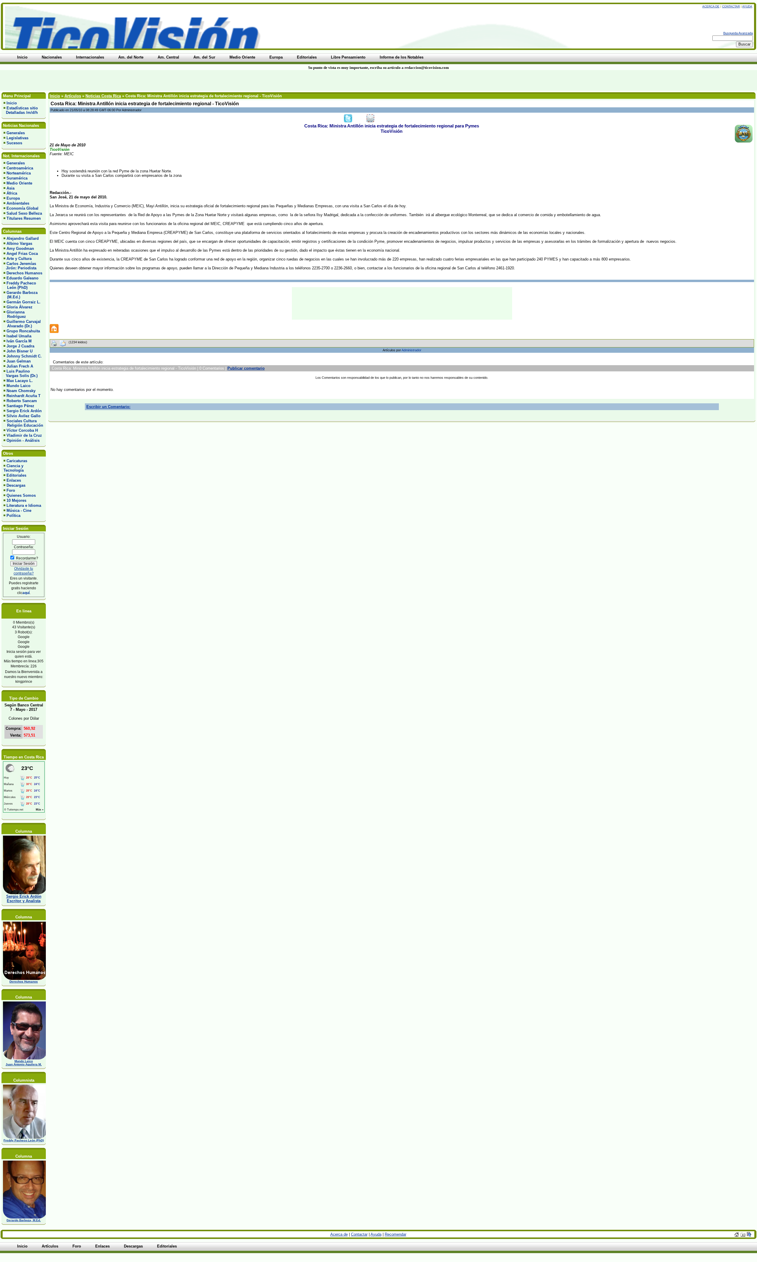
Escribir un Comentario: (108, 407)
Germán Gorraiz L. (24, 302)
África (12, 193)
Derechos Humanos (24, 273)
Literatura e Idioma (24, 505)
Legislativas (17, 138)
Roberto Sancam (22, 401)
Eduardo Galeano (22, 278)
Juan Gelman (19, 361)
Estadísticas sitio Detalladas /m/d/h (21, 110)
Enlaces (14, 480)
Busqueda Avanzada (738, 33)
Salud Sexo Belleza (24, 213)
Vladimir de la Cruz (24, 435)
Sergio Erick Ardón (24, 411)
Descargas (16, 485)
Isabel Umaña (19, 336)
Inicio (12, 103)
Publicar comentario (246, 368)
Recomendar (395, 1234)
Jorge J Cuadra (20, 346)
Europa (13, 198)
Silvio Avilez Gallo (24, 416)
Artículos (72, 96)
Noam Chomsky (21, 391)
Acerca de (710, 6)
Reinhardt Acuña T (24, 396)
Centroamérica (20, 168)
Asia (10, 188)
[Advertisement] (181, 80)
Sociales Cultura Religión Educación (23, 423)
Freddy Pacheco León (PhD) (20, 285)
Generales (16, 133)
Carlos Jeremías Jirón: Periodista (20, 265)
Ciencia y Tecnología (14, 468)
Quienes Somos (21, 495)
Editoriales (16, 475)
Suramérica (17, 178)
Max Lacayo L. (20, 380)
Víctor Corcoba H (22, 430)
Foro (11, 490)
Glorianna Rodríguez (15, 314)
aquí (26, 593)
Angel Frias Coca (22, 253)
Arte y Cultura (19, 258)
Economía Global (22, 208)
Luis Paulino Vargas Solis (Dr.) (21, 373)
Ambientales (18, 203)
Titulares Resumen (24, 218)
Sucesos (14, 143)
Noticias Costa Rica (103, 96)
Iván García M (19, 341)
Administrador (411, 350)
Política (13, 515)
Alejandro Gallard (23, 238)
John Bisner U (20, 351)
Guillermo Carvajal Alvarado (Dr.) (22, 323)
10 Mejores (16, 500)
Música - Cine (19, 510)
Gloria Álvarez (20, 307)
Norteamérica (19, 173)
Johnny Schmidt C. (24, 356)
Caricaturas (17, 461)
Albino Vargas (19, 243)
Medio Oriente (19, 183)
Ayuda (747, 6)
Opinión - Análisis (23, 440)
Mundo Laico (18, 386)
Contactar (731, 6)
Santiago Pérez (20, 406)
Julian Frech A (20, 366)
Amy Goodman (20, 248)
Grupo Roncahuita (23, 331)
